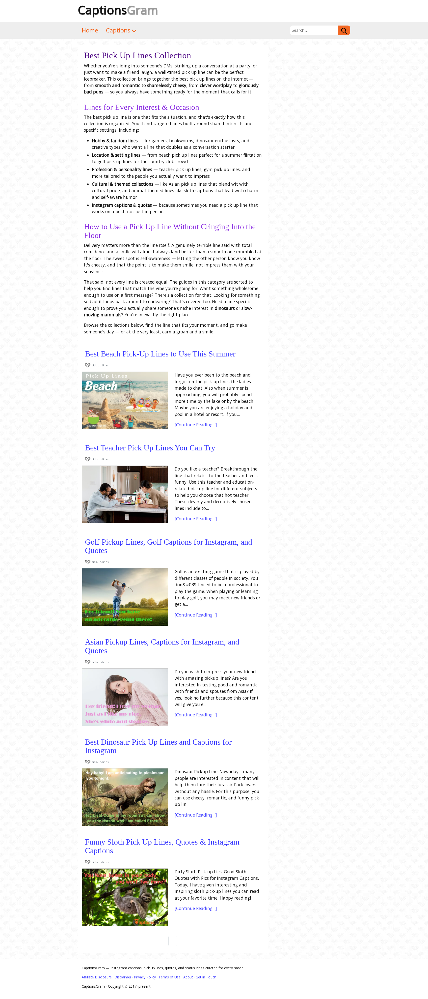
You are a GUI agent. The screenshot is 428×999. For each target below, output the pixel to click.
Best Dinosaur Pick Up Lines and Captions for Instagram (158, 746)
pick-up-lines (99, 365)
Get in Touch (206, 977)
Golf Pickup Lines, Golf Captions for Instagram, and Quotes (168, 546)
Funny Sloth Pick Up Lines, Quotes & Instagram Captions (162, 846)
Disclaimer (122, 977)
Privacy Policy (145, 977)
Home (90, 30)
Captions (118, 10)
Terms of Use (170, 977)
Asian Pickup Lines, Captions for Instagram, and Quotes (162, 646)
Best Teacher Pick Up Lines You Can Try (150, 447)
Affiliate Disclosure (97, 977)
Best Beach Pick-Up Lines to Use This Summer (160, 354)
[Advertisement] (313, 127)
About (188, 977)
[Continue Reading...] (196, 425)
